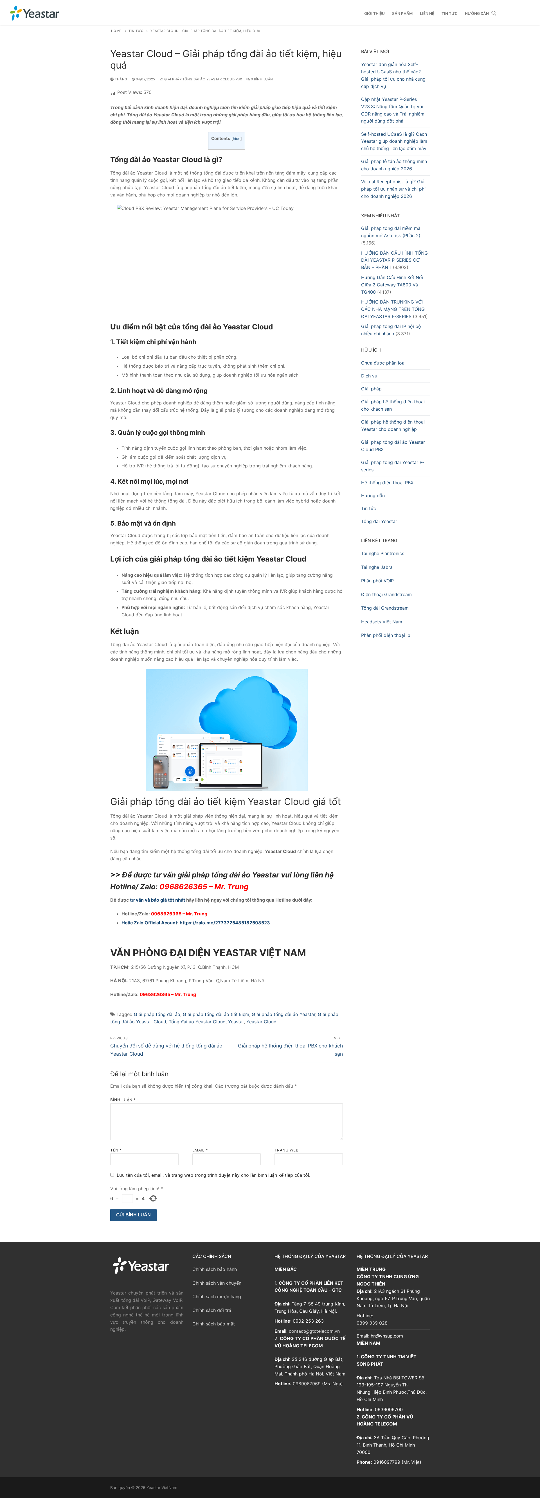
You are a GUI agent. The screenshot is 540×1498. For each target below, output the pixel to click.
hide (236, 138)
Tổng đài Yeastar (379, 521)
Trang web (286, 1150)
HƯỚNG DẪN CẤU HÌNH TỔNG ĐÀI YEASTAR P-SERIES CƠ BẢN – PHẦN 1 (394, 260)
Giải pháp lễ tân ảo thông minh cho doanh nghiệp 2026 (394, 165)
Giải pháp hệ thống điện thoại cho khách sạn (393, 405)
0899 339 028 (372, 1323)
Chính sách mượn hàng (216, 1296)
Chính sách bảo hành (214, 1269)
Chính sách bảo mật (213, 1324)
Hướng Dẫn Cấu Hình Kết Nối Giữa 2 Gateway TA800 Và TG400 (392, 285)
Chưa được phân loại (383, 363)
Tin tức (368, 508)
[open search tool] (493, 13)
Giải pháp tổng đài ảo (157, 1014)
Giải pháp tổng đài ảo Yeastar (283, 1014)
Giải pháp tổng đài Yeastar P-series (392, 466)
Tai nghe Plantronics (382, 553)
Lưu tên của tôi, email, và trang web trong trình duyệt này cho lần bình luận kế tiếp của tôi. (213, 1175)
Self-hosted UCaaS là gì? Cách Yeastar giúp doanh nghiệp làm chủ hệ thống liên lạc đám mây (394, 141)
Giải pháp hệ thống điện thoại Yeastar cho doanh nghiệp (393, 425)
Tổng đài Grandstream (385, 608)
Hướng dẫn (373, 495)
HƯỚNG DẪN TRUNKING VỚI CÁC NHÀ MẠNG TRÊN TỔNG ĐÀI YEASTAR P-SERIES (393, 309)
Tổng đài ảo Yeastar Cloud (197, 1021)
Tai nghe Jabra (377, 567)
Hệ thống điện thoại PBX (387, 482)
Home (116, 31)
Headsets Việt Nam (381, 621)
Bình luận (123, 1100)
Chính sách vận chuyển (216, 1283)
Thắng (120, 79)
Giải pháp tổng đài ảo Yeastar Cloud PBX (202, 79)
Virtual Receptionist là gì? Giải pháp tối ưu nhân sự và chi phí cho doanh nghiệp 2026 (393, 189)
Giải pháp (371, 389)
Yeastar (236, 1021)
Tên (116, 1150)
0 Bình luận (261, 79)
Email (200, 1150)
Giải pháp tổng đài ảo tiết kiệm (216, 1014)
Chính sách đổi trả (211, 1310)
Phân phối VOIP (377, 580)
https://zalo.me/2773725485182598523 (225, 922)
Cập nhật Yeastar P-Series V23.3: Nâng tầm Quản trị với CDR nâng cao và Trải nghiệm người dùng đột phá (392, 110)
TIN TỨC (136, 31)
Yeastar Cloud (261, 1021)
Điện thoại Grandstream (386, 594)
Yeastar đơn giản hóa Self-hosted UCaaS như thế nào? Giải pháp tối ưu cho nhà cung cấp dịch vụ (393, 75)
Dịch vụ (369, 376)
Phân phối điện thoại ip (385, 635)
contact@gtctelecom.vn (314, 1331)
